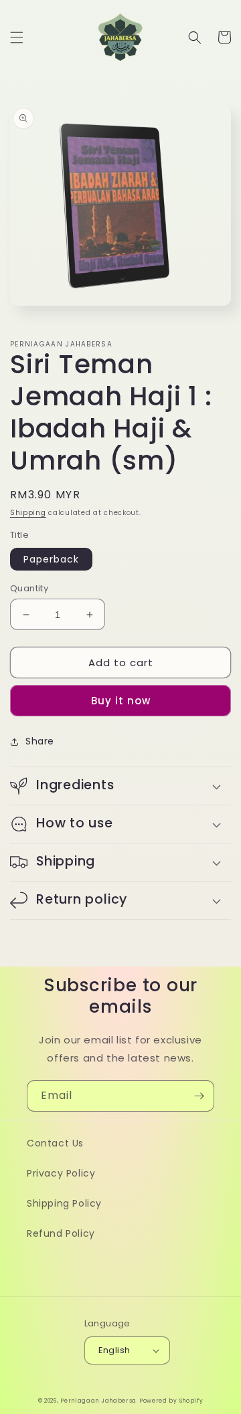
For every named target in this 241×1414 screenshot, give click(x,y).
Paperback (51, 559)
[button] (16, 37)
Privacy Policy (61, 1173)
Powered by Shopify (171, 1401)
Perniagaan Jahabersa (98, 1401)
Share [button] (39, 741)
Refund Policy (61, 1233)
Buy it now (121, 701)
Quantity (29, 588)
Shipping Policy (64, 1203)
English (114, 1350)
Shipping (28, 513)
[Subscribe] (199, 1096)
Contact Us (55, 1143)
